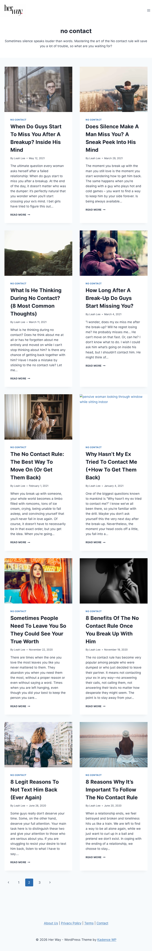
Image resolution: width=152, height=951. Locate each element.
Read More (20, 214)
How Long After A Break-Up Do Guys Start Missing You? (109, 298)
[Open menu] (148, 10)
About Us (51, 923)
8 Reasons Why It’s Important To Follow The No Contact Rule (112, 790)
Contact (102, 923)
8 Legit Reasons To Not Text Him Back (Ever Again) (34, 790)
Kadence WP (106, 940)
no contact (18, 119)
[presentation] (38, 89)
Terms (89, 923)
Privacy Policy (71, 923)
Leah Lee (19, 158)
